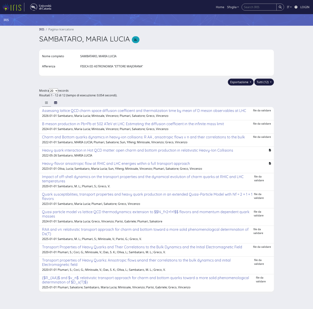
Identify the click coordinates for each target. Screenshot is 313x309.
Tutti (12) (263, 82)
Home (220, 7)
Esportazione (239, 82)
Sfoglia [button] (232, 7)
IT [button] (288, 7)
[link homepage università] (40, 7)
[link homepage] (13, 7)
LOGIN (304, 7)
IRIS (41, 29)
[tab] (46, 103)
